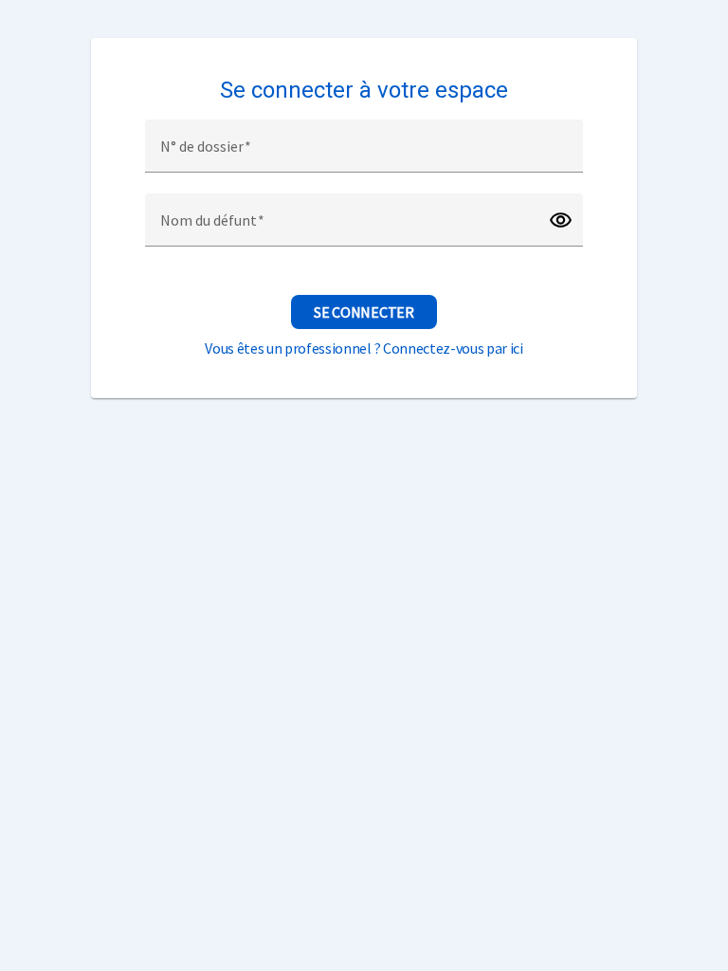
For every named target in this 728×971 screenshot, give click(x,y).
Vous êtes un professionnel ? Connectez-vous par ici (364, 348)
